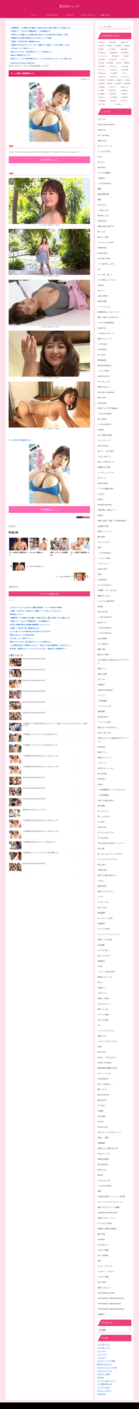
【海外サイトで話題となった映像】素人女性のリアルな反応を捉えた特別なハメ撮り (39, 34)
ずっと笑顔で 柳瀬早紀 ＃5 (20, 440)
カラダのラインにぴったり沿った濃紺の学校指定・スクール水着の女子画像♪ (36, 607)
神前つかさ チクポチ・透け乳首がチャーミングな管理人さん (31, 52)
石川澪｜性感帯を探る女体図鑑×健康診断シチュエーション (30, 624)
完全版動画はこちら (49, 160)
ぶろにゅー (101, 1358)
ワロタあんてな (103, 1345)
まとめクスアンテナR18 (107, 1368)
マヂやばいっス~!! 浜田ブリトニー (22, 48)
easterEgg (101, 1394)
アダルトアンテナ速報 (106, 1361)
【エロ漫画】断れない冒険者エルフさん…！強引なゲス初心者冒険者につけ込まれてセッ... (41, 645)
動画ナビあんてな (104, 1364)
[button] (129, 27)
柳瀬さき (13, 526)
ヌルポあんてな (103, 1348)
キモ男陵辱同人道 (104, 1384)
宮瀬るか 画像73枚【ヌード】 (20, 55)
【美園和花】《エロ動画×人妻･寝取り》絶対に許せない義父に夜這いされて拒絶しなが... (40, 28)
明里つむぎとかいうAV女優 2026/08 (22, 635)
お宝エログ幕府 (103, 1374)
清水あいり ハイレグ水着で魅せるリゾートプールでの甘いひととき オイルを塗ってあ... (41, 58)
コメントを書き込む (49, 594)
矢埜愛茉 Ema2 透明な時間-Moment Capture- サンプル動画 (30, 38)
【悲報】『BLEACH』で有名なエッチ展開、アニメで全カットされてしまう (36, 611)
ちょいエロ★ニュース (106, 1381)
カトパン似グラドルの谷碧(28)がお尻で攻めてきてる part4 (30, 631)
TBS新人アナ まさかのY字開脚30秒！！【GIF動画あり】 (30, 31)
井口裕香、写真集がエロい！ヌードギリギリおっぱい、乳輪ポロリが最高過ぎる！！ (39, 648)
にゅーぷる (101, 1354)
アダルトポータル (104, 1371)
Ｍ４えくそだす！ (104, 1391)
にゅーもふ (101, 1351)
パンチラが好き (103, 1388)
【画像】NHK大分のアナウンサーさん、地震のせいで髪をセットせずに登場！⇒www (39, 45)
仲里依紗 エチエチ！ (17, 614)
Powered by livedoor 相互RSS (22, 63)
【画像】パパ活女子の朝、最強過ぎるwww (25, 41)
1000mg (100, 1378)
